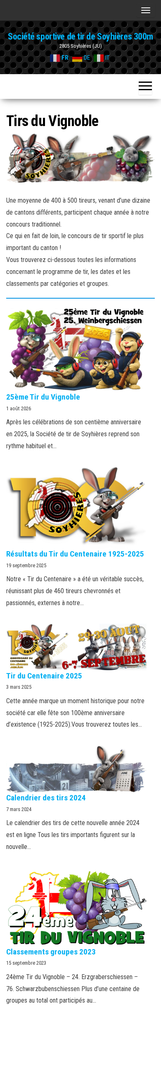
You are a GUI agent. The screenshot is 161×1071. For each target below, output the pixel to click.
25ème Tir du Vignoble (43, 397)
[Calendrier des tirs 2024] (76, 769)
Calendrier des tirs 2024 (46, 797)
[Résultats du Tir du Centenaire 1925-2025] (76, 508)
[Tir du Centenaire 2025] (76, 647)
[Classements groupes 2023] (76, 907)
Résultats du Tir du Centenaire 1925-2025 (75, 554)
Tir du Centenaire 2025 (44, 675)
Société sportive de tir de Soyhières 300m (80, 36)
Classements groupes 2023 (51, 951)
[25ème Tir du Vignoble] (76, 349)
